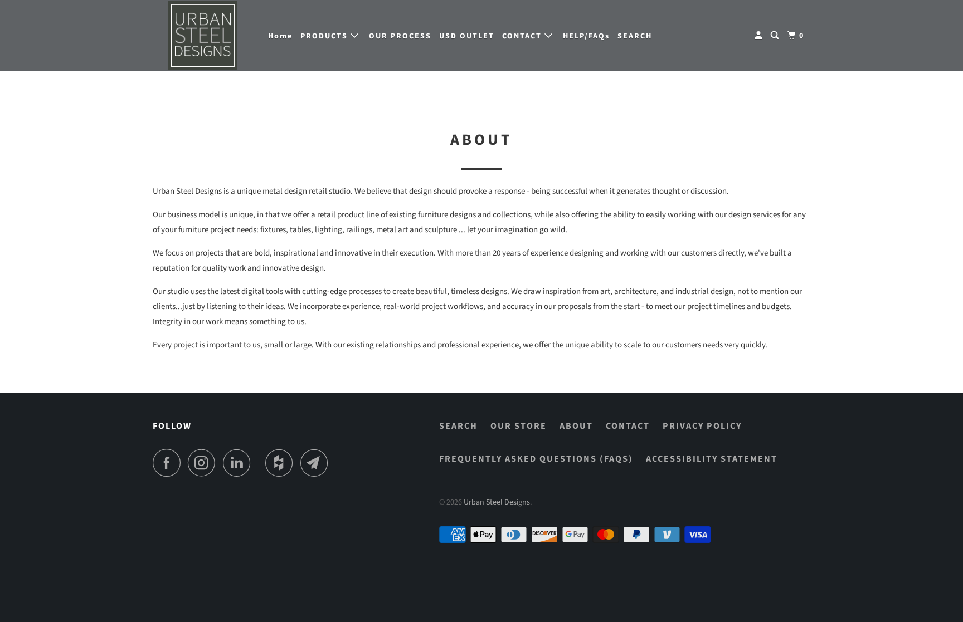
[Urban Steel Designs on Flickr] (261, 463)
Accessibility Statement (711, 459)
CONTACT (523, 36)
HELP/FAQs (586, 36)
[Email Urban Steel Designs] (317, 463)
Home (280, 36)
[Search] (776, 36)
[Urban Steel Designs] (203, 35)
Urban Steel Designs (497, 502)
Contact (628, 426)
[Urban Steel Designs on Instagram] (204, 463)
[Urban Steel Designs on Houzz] (282, 463)
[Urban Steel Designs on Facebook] (169, 463)
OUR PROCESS (400, 36)
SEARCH (634, 36)
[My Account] (759, 36)
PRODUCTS (325, 36)
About (576, 426)
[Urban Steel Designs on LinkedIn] (239, 463)
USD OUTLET (466, 36)
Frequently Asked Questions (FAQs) (536, 459)
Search (458, 426)
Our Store (518, 426)
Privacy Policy (702, 426)
